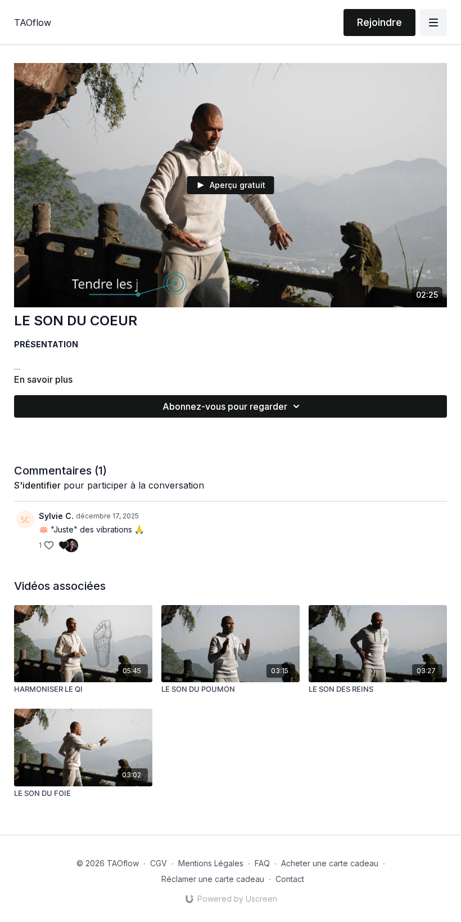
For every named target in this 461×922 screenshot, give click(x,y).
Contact (289, 879)
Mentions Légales (210, 863)
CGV (158, 863)
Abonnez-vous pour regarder (224, 406)
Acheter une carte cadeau (329, 863)
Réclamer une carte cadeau (212, 879)
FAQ (262, 863)
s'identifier (37, 485)
